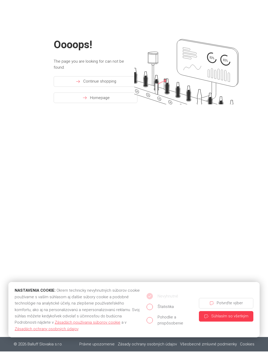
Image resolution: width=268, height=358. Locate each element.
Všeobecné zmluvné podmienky (208, 344)
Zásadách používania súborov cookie (87, 322)
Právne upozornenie (97, 344)
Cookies (247, 344)
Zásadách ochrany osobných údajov (46, 329)
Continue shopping (99, 81)
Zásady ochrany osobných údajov (147, 344)
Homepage (100, 97)
